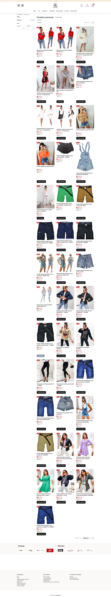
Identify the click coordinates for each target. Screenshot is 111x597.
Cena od (18, 25)
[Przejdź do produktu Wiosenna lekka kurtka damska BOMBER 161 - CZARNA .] (85, 298)
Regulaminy (19, 581)
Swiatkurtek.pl (19, 14)
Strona (85, 22)
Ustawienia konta (47, 579)
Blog (18, 576)
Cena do (28, 25)
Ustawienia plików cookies (22, 579)
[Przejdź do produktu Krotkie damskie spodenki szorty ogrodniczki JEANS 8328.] (85, 407)
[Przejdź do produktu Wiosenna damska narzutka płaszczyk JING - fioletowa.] (85, 444)
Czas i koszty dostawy (74, 579)
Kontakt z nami (20, 580)
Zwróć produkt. (46, 576)
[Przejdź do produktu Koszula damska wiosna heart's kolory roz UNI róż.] (45, 196)
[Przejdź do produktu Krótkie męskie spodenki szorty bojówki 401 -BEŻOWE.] (45, 442)
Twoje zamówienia (47, 578)
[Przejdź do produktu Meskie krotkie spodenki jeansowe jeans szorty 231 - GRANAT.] (85, 369)
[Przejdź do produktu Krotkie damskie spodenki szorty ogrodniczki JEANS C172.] (65, 262)
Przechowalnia (46, 580)
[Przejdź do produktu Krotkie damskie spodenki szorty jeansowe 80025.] (85, 72)
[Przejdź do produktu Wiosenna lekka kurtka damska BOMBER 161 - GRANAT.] (65, 298)
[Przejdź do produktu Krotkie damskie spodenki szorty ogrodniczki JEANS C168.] (45, 263)
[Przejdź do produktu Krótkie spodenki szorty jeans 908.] (45, 153)
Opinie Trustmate (20, 585)
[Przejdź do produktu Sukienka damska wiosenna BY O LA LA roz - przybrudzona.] (65, 116)
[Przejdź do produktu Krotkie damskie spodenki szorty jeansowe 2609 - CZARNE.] (65, 148)
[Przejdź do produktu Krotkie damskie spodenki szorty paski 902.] (65, 404)
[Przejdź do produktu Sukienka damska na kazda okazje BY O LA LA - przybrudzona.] (45, 116)
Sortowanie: (39, 20)
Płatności (71, 576)
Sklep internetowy (55, 595)
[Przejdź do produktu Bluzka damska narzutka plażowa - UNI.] (65, 77)
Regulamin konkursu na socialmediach (51, 581)
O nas (18, 578)
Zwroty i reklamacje (21, 584)
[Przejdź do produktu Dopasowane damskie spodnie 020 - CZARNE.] (65, 371)
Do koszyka (40, 62)
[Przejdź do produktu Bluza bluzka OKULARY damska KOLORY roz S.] (45, 37)
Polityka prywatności (21, 583)
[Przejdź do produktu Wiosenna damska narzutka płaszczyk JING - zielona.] (45, 481)
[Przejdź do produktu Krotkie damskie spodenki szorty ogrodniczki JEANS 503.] (85, 157)
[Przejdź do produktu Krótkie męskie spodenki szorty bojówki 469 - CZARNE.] (85, 231)
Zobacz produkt (80, 62)
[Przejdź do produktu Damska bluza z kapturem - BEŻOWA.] (65, 334)
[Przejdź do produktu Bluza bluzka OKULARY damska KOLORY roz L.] (65, 37)
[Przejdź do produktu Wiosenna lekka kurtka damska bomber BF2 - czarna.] (65, 481)
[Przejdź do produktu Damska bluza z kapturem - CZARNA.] (85, 334)
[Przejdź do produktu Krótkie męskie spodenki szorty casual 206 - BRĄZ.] (85, 194)
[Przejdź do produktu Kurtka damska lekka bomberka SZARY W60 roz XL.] (45, 295)
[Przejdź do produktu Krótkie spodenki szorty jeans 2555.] (85, 117)
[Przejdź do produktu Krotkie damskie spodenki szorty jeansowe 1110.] (85, 261)
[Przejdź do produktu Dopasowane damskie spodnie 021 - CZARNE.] (45, 371)
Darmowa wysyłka (73, 578)
